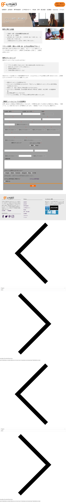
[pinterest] (9, 216)
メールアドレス (8, 116)
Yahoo (12, 172)
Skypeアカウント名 (9, 148)
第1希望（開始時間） (9, 153)
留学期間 (48, 127)
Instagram (24, 172)
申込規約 (9, 210)
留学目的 (6, 127)
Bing (29, 172)
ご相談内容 (7, 158)
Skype (36, 145)
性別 (43, 111)
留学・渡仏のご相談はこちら (60, 4)
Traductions (55, 9)
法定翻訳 (49, 9)
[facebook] (3, 216)
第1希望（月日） (39, 148)
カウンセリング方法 (35, 143)
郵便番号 (6, 122)
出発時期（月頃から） (38, 127)
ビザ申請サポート (26, 9)
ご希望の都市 (7, 132)
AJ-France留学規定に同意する (12, 178)
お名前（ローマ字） (27, 111)
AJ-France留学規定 (34, 178)
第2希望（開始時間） (24, 153)
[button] (33, 186)
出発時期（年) (21, 127)
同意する (8, 181)
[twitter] (6, 216)
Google (7, 172)
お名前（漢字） (8, 111)
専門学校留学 (17, 9)
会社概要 (3, 210)
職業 (24, 137)
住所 (30, 122)
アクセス (61, 9)
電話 (32, 145)
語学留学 (10, 9)
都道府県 (18, 122)
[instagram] (12, 216)
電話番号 (44, 116)
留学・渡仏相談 (41, 9)
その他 (34, 172)
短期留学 (4, 9)
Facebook (18, 172)
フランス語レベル (9, 137)
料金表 (34, 9)
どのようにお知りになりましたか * (13, 170)
